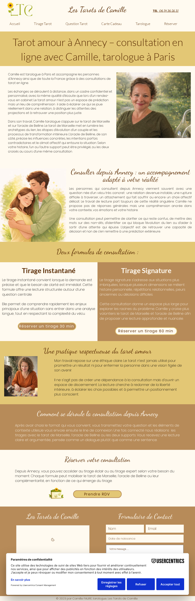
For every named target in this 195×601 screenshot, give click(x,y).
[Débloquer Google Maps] (52, 540)
